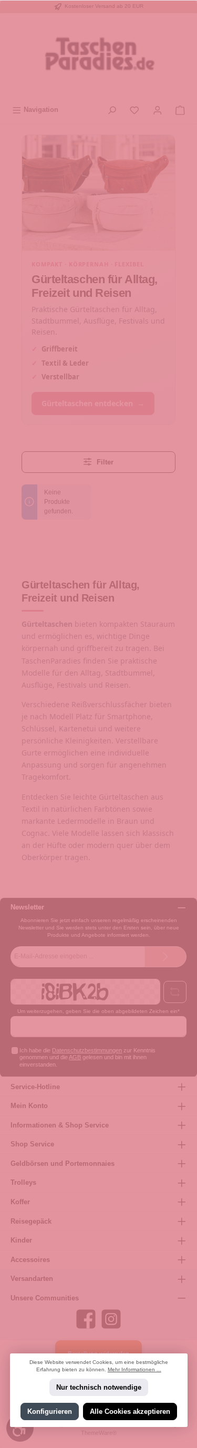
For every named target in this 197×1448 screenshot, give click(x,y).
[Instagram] (111, 1319)
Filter (104, 462)
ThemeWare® (99, 1433)
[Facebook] (86, 1319)
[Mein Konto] (157, 109)
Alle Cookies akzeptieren (130, 1411)
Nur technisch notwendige (98, 1387)
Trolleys (23, 1182)
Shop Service (32, 1144)
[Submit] (165, 956)
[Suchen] (111, 109)
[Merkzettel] (134, 109)
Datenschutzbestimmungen (87, 1050)
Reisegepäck (31, 1221)
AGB (75, 1057)
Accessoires (30, 1260)
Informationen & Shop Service (60, 1125)
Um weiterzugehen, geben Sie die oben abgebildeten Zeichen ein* (98, 1011)
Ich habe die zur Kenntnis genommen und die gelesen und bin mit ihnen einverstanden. (87, 1057)
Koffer (20, 1202)
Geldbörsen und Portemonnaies (63, 1163)
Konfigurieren (49, 1411)
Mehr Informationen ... (134, 1369)
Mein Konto (29, 1106)
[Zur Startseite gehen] (98, 57)
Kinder (21, 1240)
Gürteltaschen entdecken (93, 403)
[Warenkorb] (180, 109)
